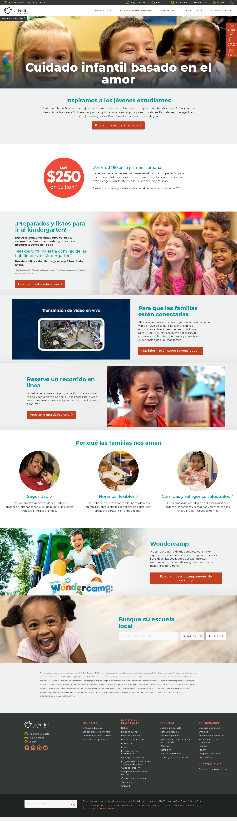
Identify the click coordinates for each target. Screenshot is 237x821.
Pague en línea (138, 2)
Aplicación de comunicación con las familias (175, 740)
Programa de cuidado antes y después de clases (136, 762)
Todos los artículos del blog (213, 769)
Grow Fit (125, 785)
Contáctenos (205, 757)
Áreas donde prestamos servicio (99, 808)
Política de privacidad (120, 805)
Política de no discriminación (180, 805)
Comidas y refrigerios (196, 496)
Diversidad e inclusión (210, 728)
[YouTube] (45, 747)
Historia (203, 749)
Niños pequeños (129, 731)
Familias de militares (170, 753)
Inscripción (165, 749)
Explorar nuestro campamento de (186, 578)
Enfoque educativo (93, 728)
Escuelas (168, 10)
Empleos (160, 2)
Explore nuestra (38, 284)
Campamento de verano (134, 778)
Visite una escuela (169, 731)
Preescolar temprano (132, 739)
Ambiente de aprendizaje (96, 739)
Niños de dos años (130, 735)
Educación (103, 10)
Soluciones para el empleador (191, 2)
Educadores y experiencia (96, 731)
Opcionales (127, 782)
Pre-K (124, 747)
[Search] (73, 804)
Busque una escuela (13, 18)
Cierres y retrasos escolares (174, 757)
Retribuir (203, 746)
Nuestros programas (136, 10)
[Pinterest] (39, 747)
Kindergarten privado (132, 757)
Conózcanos (192, 10)
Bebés (124, 728)
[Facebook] (27, 747)
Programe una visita (42, 2)
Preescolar (127, 743)
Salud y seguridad (169, 735)
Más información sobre (169, 350)
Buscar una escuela (116, 125)
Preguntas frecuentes (210, 753)
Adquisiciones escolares (211, 735)
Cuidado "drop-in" (130, 767)
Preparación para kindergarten (130, 752)
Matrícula (165, 746)
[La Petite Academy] (15, 10)
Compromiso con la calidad (97, 735)
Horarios (117, 496)
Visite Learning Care (93, 805)
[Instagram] (33, 747)
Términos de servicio (148, 805)
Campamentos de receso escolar (134, 772)
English (221, 2)
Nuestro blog (221, 10)
